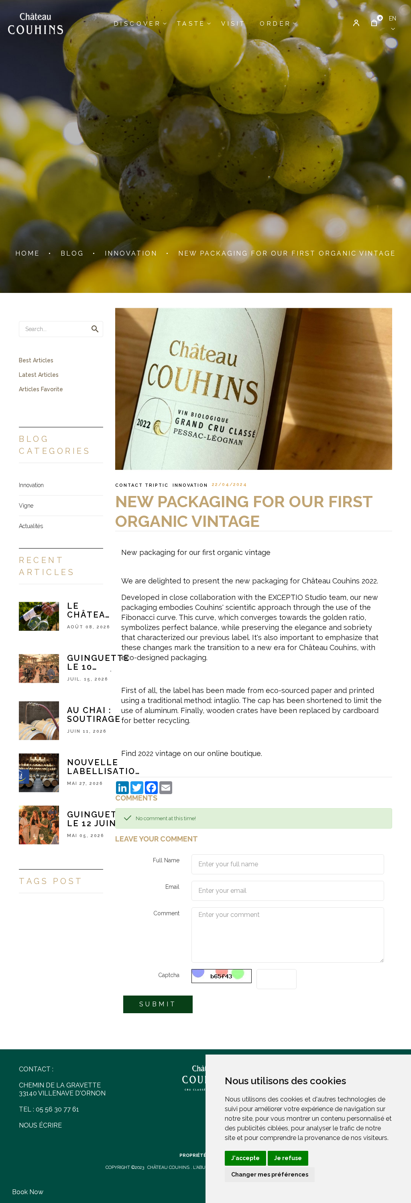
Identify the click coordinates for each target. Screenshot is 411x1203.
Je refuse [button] (288, 1158)
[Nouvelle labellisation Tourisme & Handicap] (39, 772)
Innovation (190, 485)
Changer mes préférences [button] (269, 1174)
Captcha (168, 975)
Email (172, 887)
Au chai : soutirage (94, 714)
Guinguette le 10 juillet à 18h (98, 662)
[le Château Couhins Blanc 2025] (39, 616)
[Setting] (356, 24)
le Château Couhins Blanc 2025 (89, 610)
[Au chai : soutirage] (39, 720)
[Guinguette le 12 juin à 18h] (39, 824)
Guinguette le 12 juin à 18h (98, 819)
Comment (166, 913)
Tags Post (51, 881)
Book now (27, 1192)
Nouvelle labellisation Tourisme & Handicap (104, 767)
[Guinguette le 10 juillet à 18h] (39, 668)
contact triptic (142, 485)
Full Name (166, 860)
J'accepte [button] (245, 1158)
